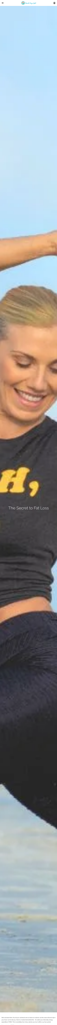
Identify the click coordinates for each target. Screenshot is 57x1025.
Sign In (54, 3)
